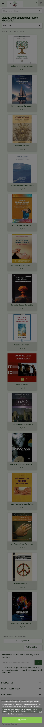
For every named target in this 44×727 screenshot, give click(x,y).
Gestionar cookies (17, 714)
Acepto (22, 720)
